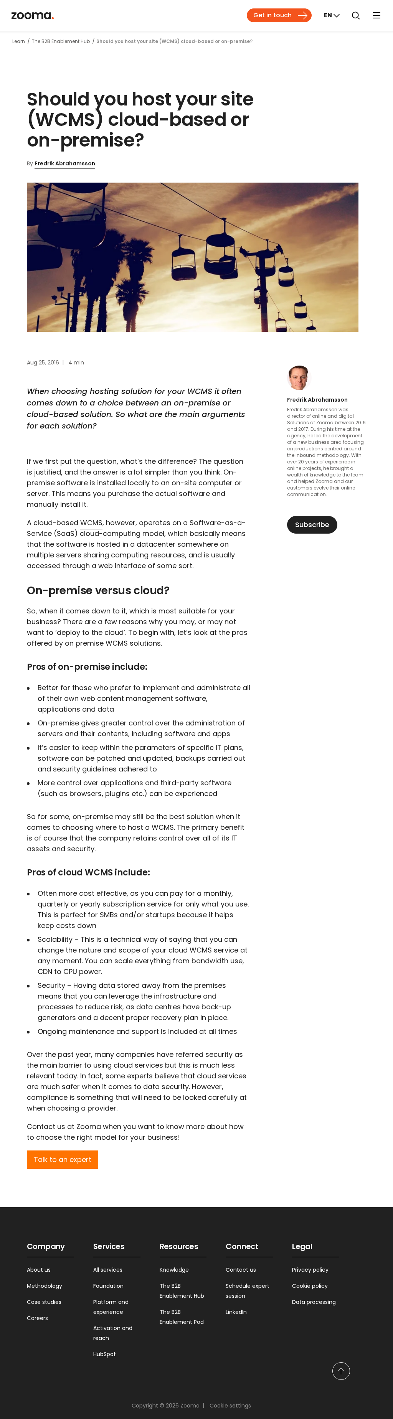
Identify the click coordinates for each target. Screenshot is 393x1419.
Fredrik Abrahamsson (65, 163)
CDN (45, 971)
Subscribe (312, 524)
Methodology (44, 1286)
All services (107, 1270)
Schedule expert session (247, 1291)
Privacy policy (310, 1270)
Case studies (44, 1302)
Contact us (241, 1270)
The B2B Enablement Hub (182, 1291)
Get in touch (272, 15)
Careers (37, 1318)
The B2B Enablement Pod (182, 1317)
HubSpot (104, 1354)
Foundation (108, 1286)
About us (39, 1270)
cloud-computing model (122, 533)
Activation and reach (112, 1333)
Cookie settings (230, 1405)
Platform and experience (111, 1307)
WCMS (91, 522)
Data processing (314, 1302)
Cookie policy (310, 1286)
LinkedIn (236, 1312)
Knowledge (174, 1270)
